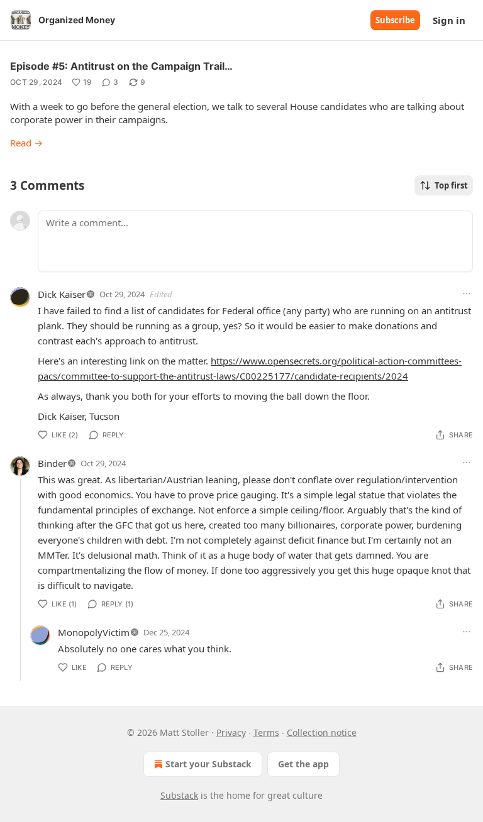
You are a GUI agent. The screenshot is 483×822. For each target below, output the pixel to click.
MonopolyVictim (94, 632)
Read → (26, 142)
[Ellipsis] (467, 293)
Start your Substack (208, 764)
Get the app (303, 764)
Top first (451, 185)
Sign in (449, 20)
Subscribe (395, 20)
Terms (266, 732)
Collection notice (322, 732)
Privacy (231, 732)
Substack (179, 795)
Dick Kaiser (62, 294)
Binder (52, 463)
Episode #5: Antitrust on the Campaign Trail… (121, 66)
